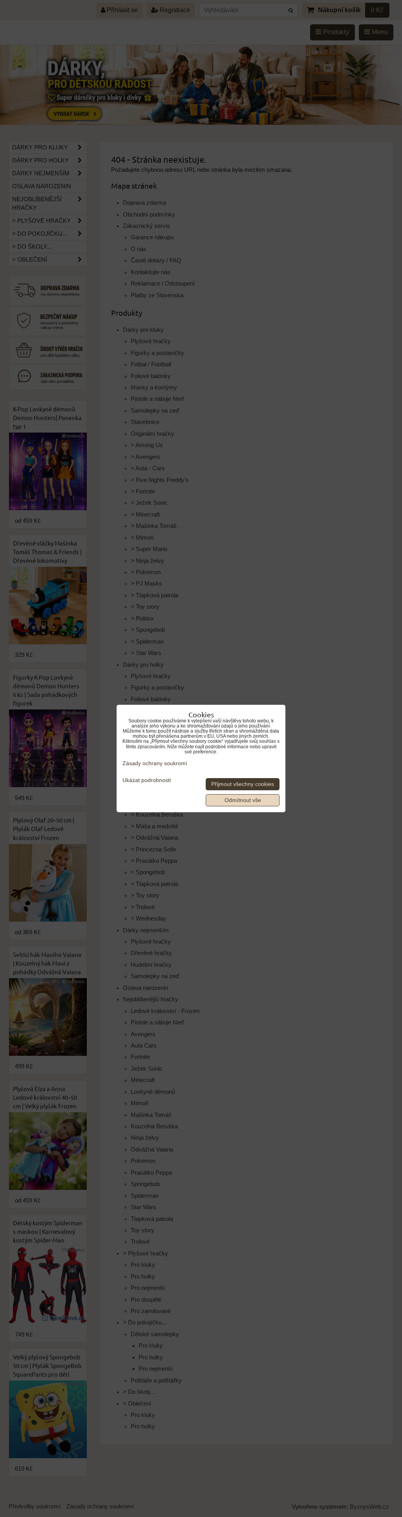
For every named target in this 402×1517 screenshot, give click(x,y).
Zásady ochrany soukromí (154, 763)
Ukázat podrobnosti (146, 780)
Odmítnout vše (243, 800)
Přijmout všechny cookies (242, 784)
